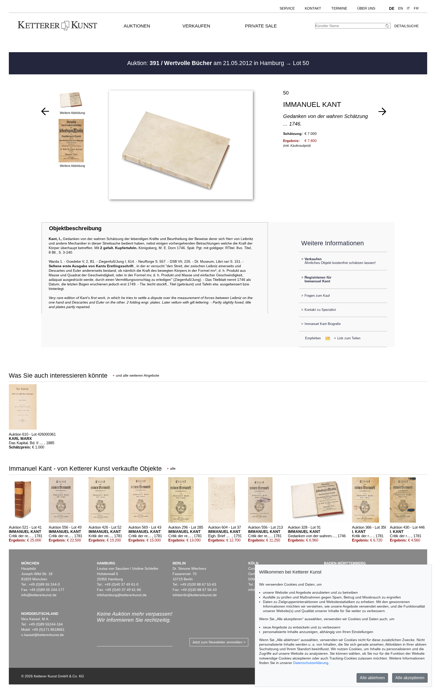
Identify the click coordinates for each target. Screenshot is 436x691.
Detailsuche (406, 26)
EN (400, 8)
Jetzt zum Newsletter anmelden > (219, 642)
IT (408, 8)
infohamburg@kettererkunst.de (122, 595)
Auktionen (137, 25)
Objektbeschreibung (75, 228)
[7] (382, 111)
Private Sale (261, 25)
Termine (339, 8)
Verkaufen (196, 25)
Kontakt (313, 8)
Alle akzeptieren (409, 678)
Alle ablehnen (372, 678)
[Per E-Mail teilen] (326, 338)
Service (287, 8)
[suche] (387, 26)
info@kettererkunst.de (39, 595)
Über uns (366, 8)
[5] (45, 111)
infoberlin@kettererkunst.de (195, 595)
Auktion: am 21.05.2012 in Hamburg (206, 63)
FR (416, 8)
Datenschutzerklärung (310, 663)
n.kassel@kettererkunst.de (42, 635)
